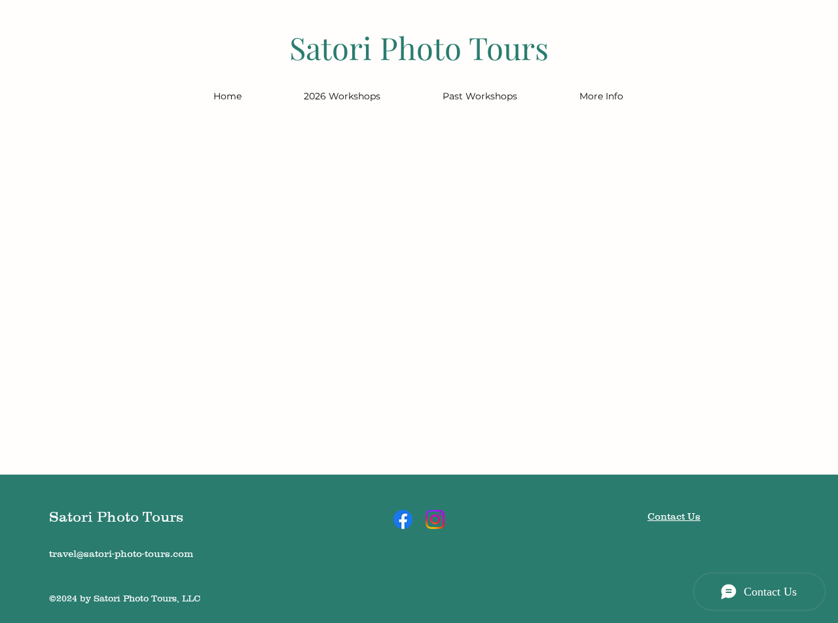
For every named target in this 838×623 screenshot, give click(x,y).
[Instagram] (435, 519)
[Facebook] (403, 519)
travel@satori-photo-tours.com (121, 553)
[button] (341, 96)
